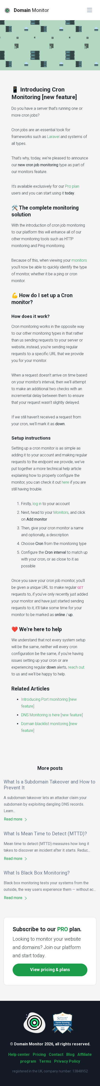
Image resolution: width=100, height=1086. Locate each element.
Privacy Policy (67, 1061)
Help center (19, 1054)
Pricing (39, 1054)
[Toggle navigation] (89, 10)
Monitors (60, 512)
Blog (70, 1054)
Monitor (31, 10)
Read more (13, 819)
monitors (79, 260)
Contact (56, 1054)
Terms (45, 1061)
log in (37, 503)
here (65, 482)
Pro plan (72, 186)
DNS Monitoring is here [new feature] (52, 715)
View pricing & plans (50, 969)
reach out (76, 667)
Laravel (53, 136)
